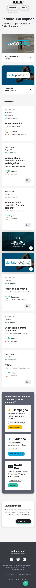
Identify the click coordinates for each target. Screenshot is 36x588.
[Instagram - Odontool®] (18, 560)
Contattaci (21, 521)
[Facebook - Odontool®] (11, 560)
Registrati (12, 7)
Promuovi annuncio (16, 454)
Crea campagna (15, 427)
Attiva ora (13, 485)
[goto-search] (25, 583)
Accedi (24, 7)
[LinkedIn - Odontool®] (24, 560)
